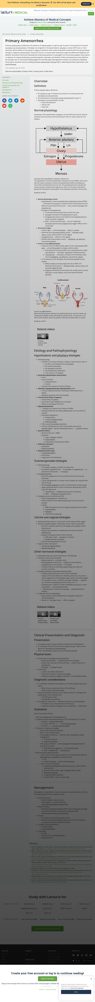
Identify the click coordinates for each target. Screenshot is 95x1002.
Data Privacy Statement (77, 988)
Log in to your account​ (47, 989)
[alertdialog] (47, 4)
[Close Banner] (93, 4)
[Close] (91, 979)
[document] (47, 501)
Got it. (76, 992)
